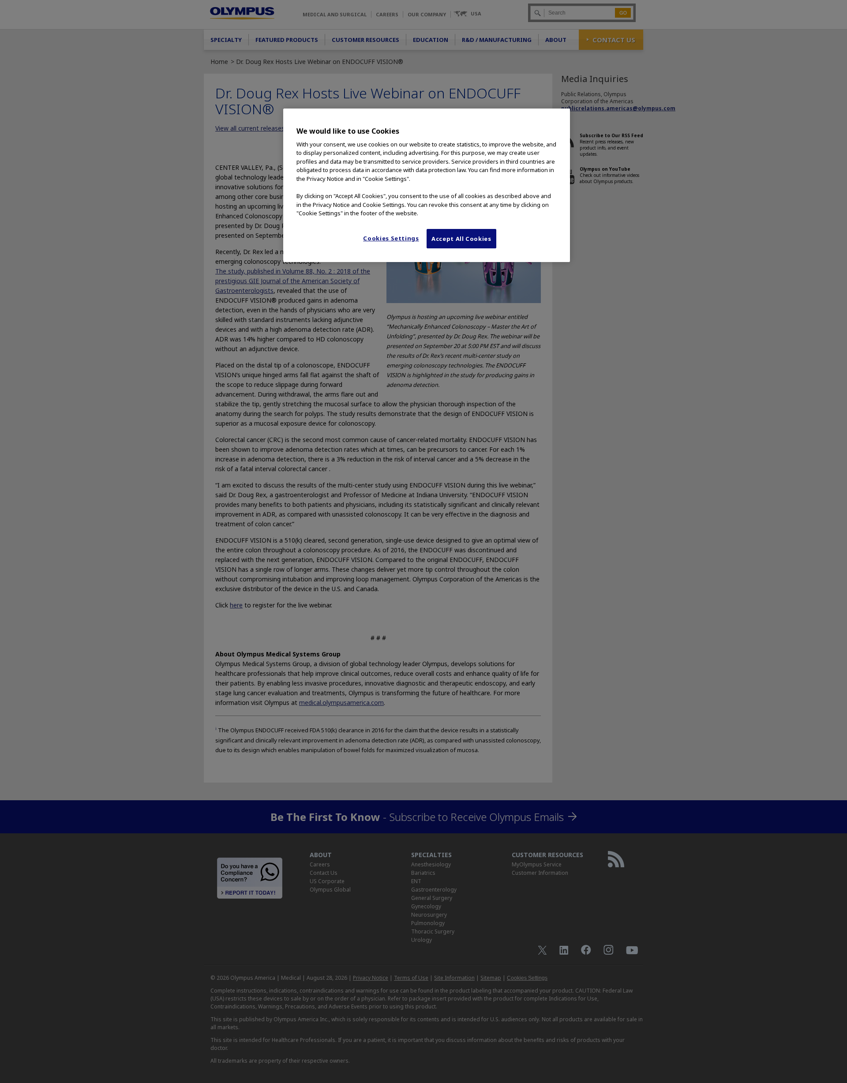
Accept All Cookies (461, 239)
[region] (426, 185)
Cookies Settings (391, 238)
